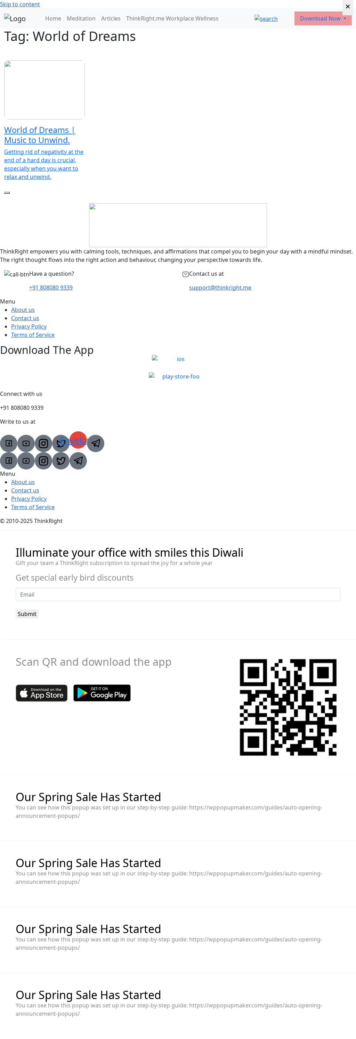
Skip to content (20, 4)
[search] (266, 18)
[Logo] (15, 18)
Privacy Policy (29, 326)
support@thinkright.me (220, 287)
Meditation (81, 18)
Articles (111, 18)
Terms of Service (33, 335)
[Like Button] (7, 193)
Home (53, 18)
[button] (178, 301)
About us (23, 310)
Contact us (25, 318)
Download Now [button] (321, 18)
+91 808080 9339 (51, 287)
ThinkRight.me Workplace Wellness (172, 18)
